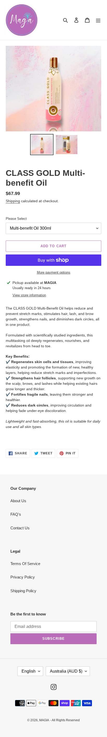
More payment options (53, 272)
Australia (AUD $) (66, 671)
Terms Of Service (25, 563)
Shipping (13, 201)
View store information (29, 295)
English (29, 671)
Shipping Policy (23, 591)
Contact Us (20, 528)
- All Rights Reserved (65, 720)
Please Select (16, 219)
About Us (18, 501)
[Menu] (98, 20)
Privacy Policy (22, 577)
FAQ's (15, 514)
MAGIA (44, 720)
